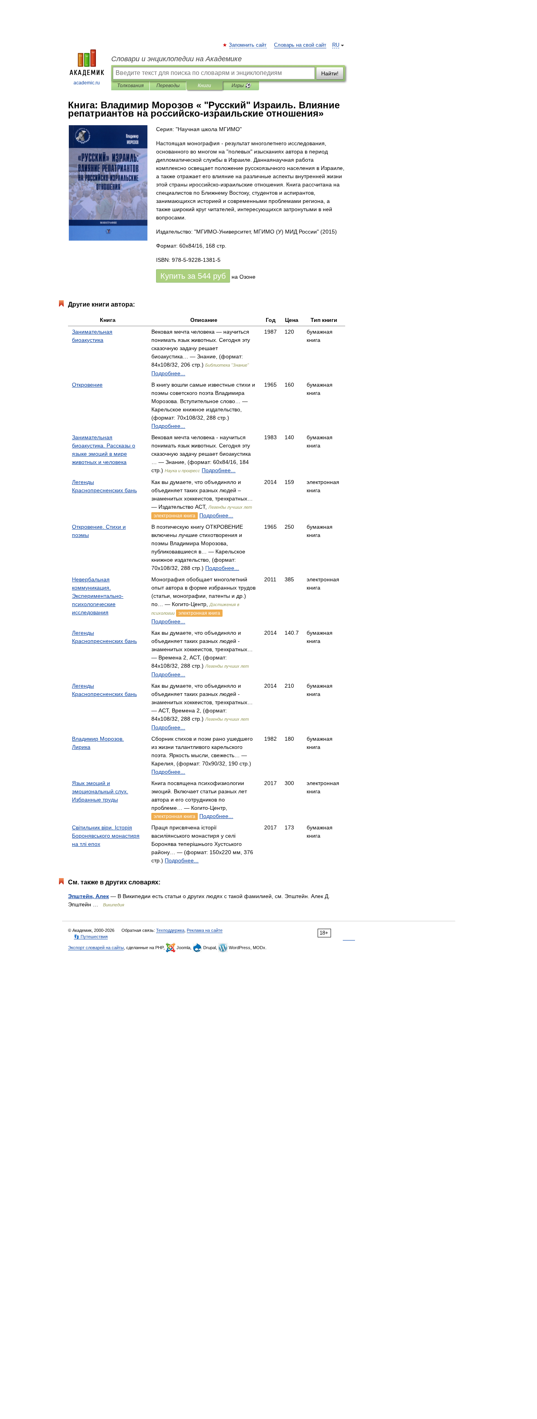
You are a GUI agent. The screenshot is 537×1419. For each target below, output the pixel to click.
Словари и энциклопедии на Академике (176, 59)
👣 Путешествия (91, 936)
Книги (204, 85)
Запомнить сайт (248, 45)
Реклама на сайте (205, 930)
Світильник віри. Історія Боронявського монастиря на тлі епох (106, 835)
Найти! (329, 73)
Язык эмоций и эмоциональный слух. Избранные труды (100, 791)
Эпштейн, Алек (88, 896)
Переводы (168, 85)
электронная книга (174, 516)
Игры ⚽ (241, 85)
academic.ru (87, 83)
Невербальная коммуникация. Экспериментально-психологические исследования (97, 595)
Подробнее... (168, 373)
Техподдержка (170, 930)
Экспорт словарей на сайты (96, 947)
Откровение (87, 385)
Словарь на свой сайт (300, 45)
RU (335, 45)
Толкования (130, 85)
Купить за (193, 276)
